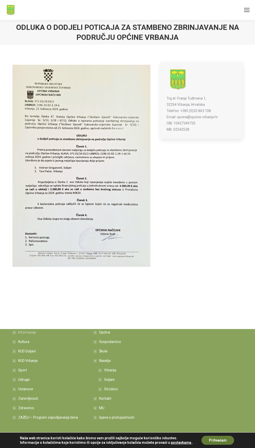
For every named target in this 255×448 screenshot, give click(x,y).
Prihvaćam (218, 440)
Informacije (27, 332)
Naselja (105, 361)
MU (101, 408)
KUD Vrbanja (28, 361)
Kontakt (105, 398)
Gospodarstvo (110, 342)
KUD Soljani (27, 351)
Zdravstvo (26, 408)
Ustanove (25, 389)
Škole (103, 351)
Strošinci (111, 389)
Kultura (23, 342)
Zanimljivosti (28, 398)
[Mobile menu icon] (247, 10)
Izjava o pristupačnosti (116, 417)
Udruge (24, 380)
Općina (104, 332)
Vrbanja (110, 370)
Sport (22, 370)
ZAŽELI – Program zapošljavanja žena (48, 417)
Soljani (109, 380)
